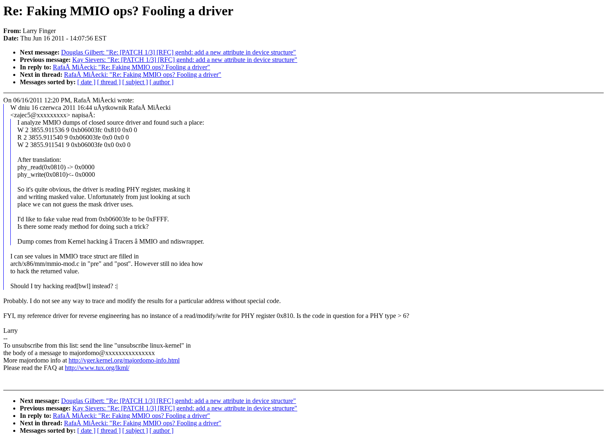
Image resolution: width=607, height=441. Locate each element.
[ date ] (86, 81)
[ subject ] (135, 81)
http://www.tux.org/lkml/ (97, 367)
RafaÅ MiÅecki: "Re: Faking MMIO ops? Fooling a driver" (131, 67)
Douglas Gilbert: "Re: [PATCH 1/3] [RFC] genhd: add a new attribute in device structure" (178, 52)
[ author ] (161, 81)
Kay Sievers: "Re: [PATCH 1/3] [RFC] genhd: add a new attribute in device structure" (184, 59)
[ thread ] (109, 81)
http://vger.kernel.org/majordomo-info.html (124, 360)
